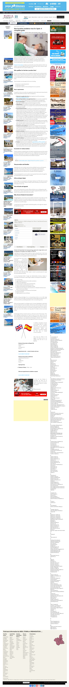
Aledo (11, 638)
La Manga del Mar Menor (5, 645)
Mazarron (11, 651)
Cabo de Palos (5, 636)
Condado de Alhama (12, 644)
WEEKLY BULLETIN (19, 12)
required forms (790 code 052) (38, 141)
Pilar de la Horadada (5, 659)
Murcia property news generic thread (44, 679)
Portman (4, 662)
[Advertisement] (31, 410)
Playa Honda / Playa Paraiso (5, 661)
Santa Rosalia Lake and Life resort (5, 670)
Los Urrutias (5, 654)
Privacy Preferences (26, 682)
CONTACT (7, 12)
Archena (24, 640)
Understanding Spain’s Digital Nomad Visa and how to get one (31, 160)
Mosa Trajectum (26, 652)
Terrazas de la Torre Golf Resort (5, 674)
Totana (11, 658)
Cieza (17, 643)
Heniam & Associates (18, 64)
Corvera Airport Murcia (27, 679)
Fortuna (17, 645)
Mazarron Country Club (32, 657)
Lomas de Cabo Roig (32, 671)
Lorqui (24, 649)
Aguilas (11, 636)
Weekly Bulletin (52, 679)
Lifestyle (29, 20)
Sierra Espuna (12, 657)
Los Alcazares (5, 651)
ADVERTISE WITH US (12, 12)
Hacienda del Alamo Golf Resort (12, 648)
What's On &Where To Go (18, 21)
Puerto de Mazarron (11, 653)
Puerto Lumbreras (12, 655)
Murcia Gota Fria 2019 (34, 679)
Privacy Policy (53, 682)
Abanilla (24, 636)
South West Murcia (12, 634)
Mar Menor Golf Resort (6, 657)
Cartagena (5, 638)
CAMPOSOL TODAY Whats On (8, 679)
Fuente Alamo (12, 645)
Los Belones (5, 652)
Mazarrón (50, 17)
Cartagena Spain (16, 679)
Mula (17, 648)
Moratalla (18, 647)
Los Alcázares (46, 17)
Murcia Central (24, 634)
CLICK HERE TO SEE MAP (23, 354)
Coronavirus (21, 679)
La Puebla (5, 647)
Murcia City (25, 653)
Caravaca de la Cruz (18, 641)
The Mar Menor (5, 634)
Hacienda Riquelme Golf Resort (25, 647)
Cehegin (17, 642)
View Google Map (31, 246)
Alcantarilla (25, 639)
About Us (58, 682)
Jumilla (39, 17)
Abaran (24, 638)
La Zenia (31, 669)
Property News (36, 20)
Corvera (24, 642)
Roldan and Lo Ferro (5, 664)
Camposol (11, 642)
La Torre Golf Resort (5, 649)
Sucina (24, 658)
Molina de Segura (24, 651)
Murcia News (5, 20)
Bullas (17, 638)
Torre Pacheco (5, 676)
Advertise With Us (63, 682)
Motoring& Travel (24, 21)
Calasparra (18, 639)
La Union (4, 650)
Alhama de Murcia (34, 17)
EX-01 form (18, 100)
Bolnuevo (11, 641)
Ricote (24, 657)
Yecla (17, 649)
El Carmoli (5, 639)
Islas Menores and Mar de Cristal (5, 641)
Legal (56, 682)
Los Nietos (5, 653)
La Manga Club (5, 643)
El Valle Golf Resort (25, 644)
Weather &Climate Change (12, 21)
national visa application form (22, 97)
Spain (23, 32)
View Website (20, 246)
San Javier (54, 17)
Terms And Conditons (47, 682)
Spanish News (43, 20)
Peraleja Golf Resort (25, 655)
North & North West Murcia (19, 635)
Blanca (24, 641)
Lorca (42, 17)
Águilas (29, 17)
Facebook (42, 246)
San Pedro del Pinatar (5, 668)
